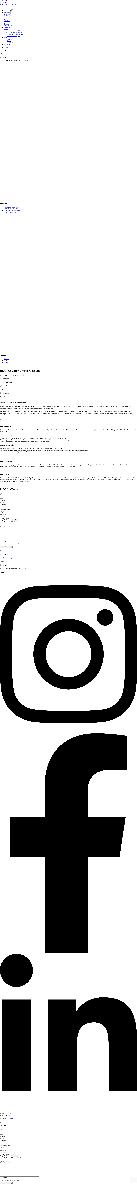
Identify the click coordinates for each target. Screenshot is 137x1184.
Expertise (6, 12)
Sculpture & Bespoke (13, 36)
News (5, 19)
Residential (7, 27)
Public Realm (8, 25)
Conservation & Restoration (15, 34)
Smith (12, 1118)
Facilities (10, 42)
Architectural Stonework (14, 32)
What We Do (7, 10)
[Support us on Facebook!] (68, 953)
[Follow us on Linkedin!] (68, 1110)
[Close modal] (0, 1122)
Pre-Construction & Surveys (15, 31)
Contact (6, 47)
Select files (14, 520)
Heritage (6, 24)
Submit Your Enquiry (6, 547)
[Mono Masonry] (7, 1)
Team (9, 41)
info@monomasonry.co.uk (8, 4)
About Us (7, 14)
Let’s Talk (7, 21)
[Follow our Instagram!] (68, 732)
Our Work (7, 16)
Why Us (9, 39)
